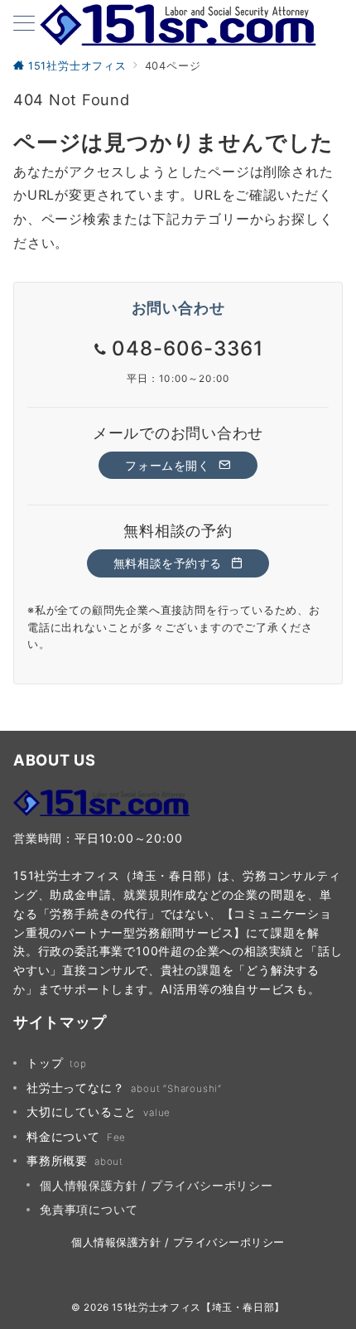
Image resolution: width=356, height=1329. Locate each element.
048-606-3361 (187, 348)
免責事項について (88, 1209)
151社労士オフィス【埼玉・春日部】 (198, 1307)
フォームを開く (169, 465)
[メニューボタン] (24, 24)
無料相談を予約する (169, 563)
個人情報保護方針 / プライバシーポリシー (156, 1185)
